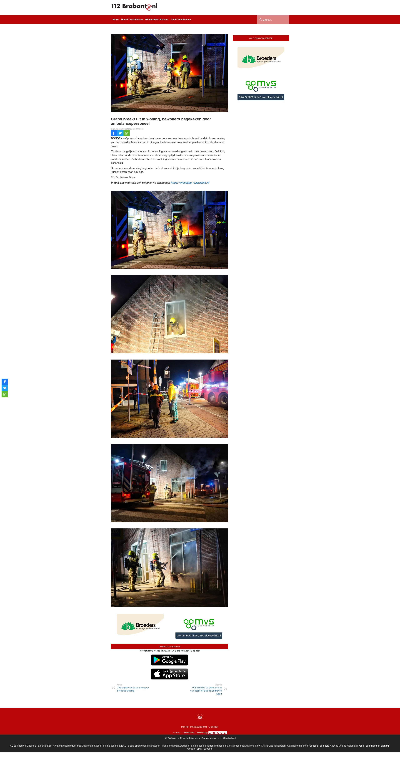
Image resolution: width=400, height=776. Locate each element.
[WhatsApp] (126, 133)
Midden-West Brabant (156, 19)
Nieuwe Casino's (26, 721)
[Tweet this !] (120, 133)
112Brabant (169, 713)
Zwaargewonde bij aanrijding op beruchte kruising (133, 663)
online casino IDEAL (114, 721)
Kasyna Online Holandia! (344, 721)
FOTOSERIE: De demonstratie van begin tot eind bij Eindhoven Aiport (206, 665)
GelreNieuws (209, 713)
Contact (213, 702)
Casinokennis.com (297, 721)
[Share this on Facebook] (114, 133)
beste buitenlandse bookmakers (236, 721)
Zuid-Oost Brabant (181, 19)
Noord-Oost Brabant (132, 19)
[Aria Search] (260, 19)
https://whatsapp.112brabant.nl (190, 182)
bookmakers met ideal (89, 721)
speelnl (208, 724)
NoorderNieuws (189, 713)
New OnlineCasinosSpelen (270, 721)
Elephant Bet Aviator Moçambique (57, 721)
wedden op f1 (194, 724)
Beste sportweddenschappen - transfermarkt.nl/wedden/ (159, 721)
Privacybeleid (198, 702)
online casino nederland (204, 721)
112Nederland (228, 713)
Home (115, 19)
